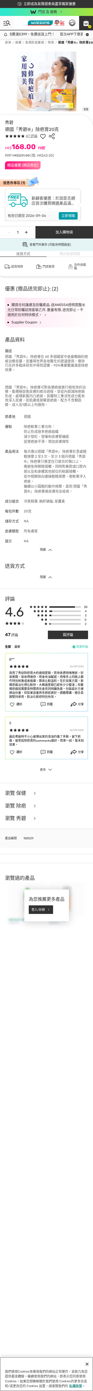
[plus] (26, 232)
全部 (8, 647)
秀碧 (9, 122)
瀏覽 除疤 (16, 806)
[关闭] (87, 1364)
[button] (86, 23)
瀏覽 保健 (16, 793)
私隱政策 (75, 1386)
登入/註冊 (38, 909)
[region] (46, 1374)
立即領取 (68, 216)
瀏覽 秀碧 (16, 818)
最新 (17, 647)
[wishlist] (43, 136)
